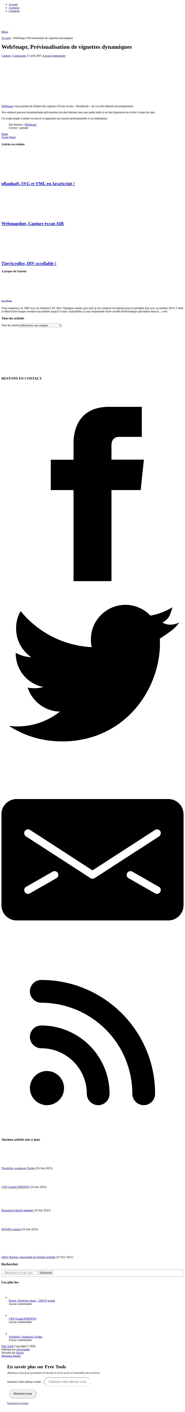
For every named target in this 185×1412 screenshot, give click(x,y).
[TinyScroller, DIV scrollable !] (92, 243)
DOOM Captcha (11, 1229)
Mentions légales (11, 1355)
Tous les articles (10, 325)
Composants (19, 55)
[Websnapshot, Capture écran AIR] (92, 204)
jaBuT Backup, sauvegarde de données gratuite (28, 1257)
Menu (4, 31)
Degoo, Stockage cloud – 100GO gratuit (32, 1300)
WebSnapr (7, 106)
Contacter (14, 10)
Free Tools (7, 1346)
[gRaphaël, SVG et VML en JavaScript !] (92, 164)
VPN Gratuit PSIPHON (15, 1187)
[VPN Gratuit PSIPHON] (15, 1315)
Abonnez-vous (22, 1393)
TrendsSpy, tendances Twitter (18, 1168)
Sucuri (19, 1352)
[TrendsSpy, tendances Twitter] (15, 1333)
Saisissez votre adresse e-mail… (25, 1381)
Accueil (13, 4)
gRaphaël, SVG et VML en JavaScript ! (38, 183)
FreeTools (6, 301)
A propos (14, 7)
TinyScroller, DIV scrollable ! (28, 263)
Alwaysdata (23, 1349)
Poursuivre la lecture (17, 1403)
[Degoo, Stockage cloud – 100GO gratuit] (15, 1297)
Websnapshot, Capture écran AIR (32, 223)
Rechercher (46, 1272)
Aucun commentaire (53, 55)
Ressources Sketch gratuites (17, 1210)
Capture (5, 55)
